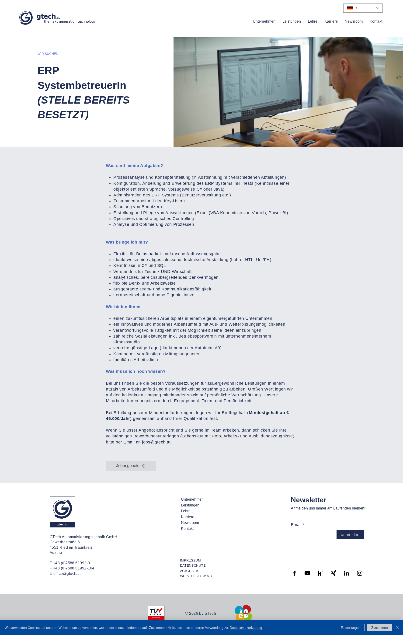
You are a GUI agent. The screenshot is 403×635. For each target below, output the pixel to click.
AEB (194, 571)
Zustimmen (379, 627)
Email (296, 525)
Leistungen (190, 505)
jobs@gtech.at (156, 442)
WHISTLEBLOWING (196, 576)
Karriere (187, 517)
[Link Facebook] (294, 573)
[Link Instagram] (359, 573)
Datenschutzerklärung (246, 627)
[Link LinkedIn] (346, 573)
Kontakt (187, 528)
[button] (264, 21)
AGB (183, 571)
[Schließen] (397, 627)
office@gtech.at (67, 574)
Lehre (186, 511)
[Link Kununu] (320, 573)
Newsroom (190, 523)
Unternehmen (192, 499)
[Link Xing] (333, 573)
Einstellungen (351, 627)
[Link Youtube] (307, 573)
